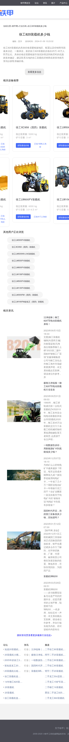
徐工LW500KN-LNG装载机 (23, 253)
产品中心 (63, 2)
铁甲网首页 (25, 2)
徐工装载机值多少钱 (13, 676)
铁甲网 (15, 26)
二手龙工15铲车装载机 (55, 681)
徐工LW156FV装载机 (21, 274)
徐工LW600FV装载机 (28, 199)
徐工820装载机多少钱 (37, 26)
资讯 (45, 2)
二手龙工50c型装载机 (55, 676)
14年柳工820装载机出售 (13, 681)
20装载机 (9, 687)
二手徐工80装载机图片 (55, 649)
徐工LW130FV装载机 (21, 287)
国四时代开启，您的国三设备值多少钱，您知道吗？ (38, 665)
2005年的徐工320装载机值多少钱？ (13, 660)
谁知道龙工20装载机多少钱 (13, 665)
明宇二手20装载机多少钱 (55, 654)
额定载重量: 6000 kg (26, 206)
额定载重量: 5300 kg (26, 134)
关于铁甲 (59, 728)
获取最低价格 (23, 145)
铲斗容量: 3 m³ (23, 137)
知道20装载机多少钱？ (13, 649)
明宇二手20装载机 (54, 670)
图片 (53, 2)
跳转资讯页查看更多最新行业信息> (34, 635)
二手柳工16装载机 (54, 687)
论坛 (37, 2)
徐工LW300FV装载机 (21, 240)
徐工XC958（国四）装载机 (31, 127)
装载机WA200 (38, 670)
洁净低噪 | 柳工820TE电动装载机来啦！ (38, 649)
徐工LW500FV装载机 (21, 281)
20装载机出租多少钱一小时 (13, 670)
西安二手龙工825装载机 (55, 692)
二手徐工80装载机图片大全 (55, 660)
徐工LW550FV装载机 (21, 260)
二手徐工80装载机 (54, 665)
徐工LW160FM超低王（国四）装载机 (28, 301)
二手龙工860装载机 (55, 698)
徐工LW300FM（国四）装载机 (25, 294)
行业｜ (27, 649)
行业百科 (23, 26)
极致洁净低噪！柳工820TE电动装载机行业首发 (38, 654)
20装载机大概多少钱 (13, 654)
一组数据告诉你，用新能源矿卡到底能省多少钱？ (38, 660)
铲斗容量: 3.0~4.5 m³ (27, 209)
